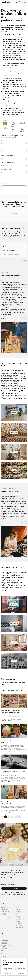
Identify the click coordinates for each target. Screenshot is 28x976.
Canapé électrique (20, 923)
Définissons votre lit (6, 948)
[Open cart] (22, 2)
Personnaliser (7, 973)
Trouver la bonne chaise (5, 946)
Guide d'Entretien (5, 956)
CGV (2, 950)
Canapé (18, 921)
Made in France (5, 911)
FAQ (2, 938)
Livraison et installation (4, 943)
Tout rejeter (5, 960)
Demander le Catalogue (4, 954)
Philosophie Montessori (4, 914)
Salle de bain (19, 911)
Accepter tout (20, 973)
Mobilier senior (19, 927)
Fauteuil (18, 918)
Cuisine (18, 913)
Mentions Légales (5, 952)
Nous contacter (5, 920)
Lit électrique (19, 925)
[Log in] (17, 2)
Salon (17, 907)
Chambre (18, 909)
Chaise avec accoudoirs (19, 915)
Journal (3, 916)
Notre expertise (5, 909)
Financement (4, 940)
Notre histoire (4, 907)
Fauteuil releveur (20, 919)
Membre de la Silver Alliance (6, 918)
